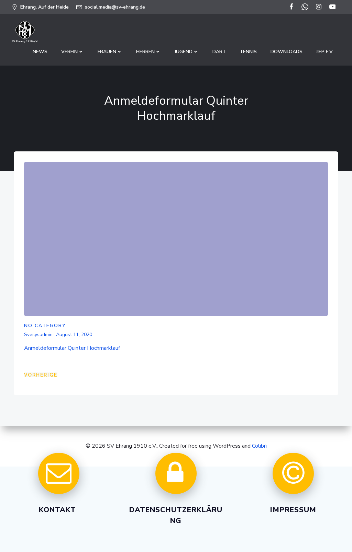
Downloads (286, 51)
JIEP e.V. (324, 51)
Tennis (248, 51)
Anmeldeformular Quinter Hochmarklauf (72, 348)
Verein (69, 51)
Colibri (259, 446)
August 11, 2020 (74, 334)
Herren (145, 51)
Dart (219, 51)
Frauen (107, 51)
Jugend (183, 51)
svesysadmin (38, 334)
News (40, 51)
